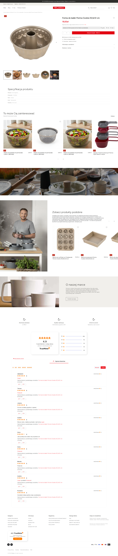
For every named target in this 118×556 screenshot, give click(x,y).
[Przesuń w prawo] (56, 42)
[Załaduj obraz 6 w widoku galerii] (54, 75)
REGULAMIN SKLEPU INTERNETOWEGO (57, 518)
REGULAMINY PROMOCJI (54, 522)
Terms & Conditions (24, 549)
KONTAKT (30, 520)
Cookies (17, 549)
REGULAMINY (52, 524)
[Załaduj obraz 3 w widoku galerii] (26, 75)
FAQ (70, 518)
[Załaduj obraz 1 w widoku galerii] (7, 75)
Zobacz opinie (18, 538)
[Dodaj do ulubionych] (114, 18)
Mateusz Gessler (21, 7)
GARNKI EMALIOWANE (13, 518)
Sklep (4, 7)
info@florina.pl (9, 4)
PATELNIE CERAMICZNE (13, 520)
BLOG (29, 524)
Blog (9, 7)
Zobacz (113, 116)
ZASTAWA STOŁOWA (12, 524)
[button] (13, 358)
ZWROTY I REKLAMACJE (74, 522)
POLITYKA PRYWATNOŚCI (54, 520)
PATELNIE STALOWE (12, 522)
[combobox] (96, 8)
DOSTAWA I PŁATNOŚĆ (74, 520)
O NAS (29, 518)
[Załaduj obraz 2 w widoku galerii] (17, 75)
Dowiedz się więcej (72, 299)
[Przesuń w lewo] (59, 159)
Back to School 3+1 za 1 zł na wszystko (15, 12)
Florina (4, 12)
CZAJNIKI (10, 526)
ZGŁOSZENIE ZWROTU (74, 524)
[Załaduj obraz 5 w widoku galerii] (45, 75)
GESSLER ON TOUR (32, 526)
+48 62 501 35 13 (21, 4)
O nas (13, 7)
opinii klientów (44, 344)
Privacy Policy (11, 549)
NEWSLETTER (31, 522)
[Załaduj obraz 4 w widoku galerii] (35, 75)
